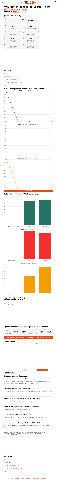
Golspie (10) (22, 343)
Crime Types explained (10, 304)
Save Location (31, 370)
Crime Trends (8, 76)
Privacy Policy (28, 478)
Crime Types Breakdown (11, 79)
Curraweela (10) (15, 343)
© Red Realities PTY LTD (16, 478)
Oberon (16, 12)
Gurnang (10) (29, 343)
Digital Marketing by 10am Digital (39, 478)
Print (8, 370)
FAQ (5, 85)
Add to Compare (18, 370)
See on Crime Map (43, 370)
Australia (15, 9)
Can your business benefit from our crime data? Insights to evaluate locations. (28, 337)
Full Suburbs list (9, 372)
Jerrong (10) (36, 343)
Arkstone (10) (8, 343)
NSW (6, 9)
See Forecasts (28, 190)
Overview (7, 74)
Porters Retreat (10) (44, 343)
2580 (24, 9)
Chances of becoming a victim (13, 82)
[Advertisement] (28, 60)
